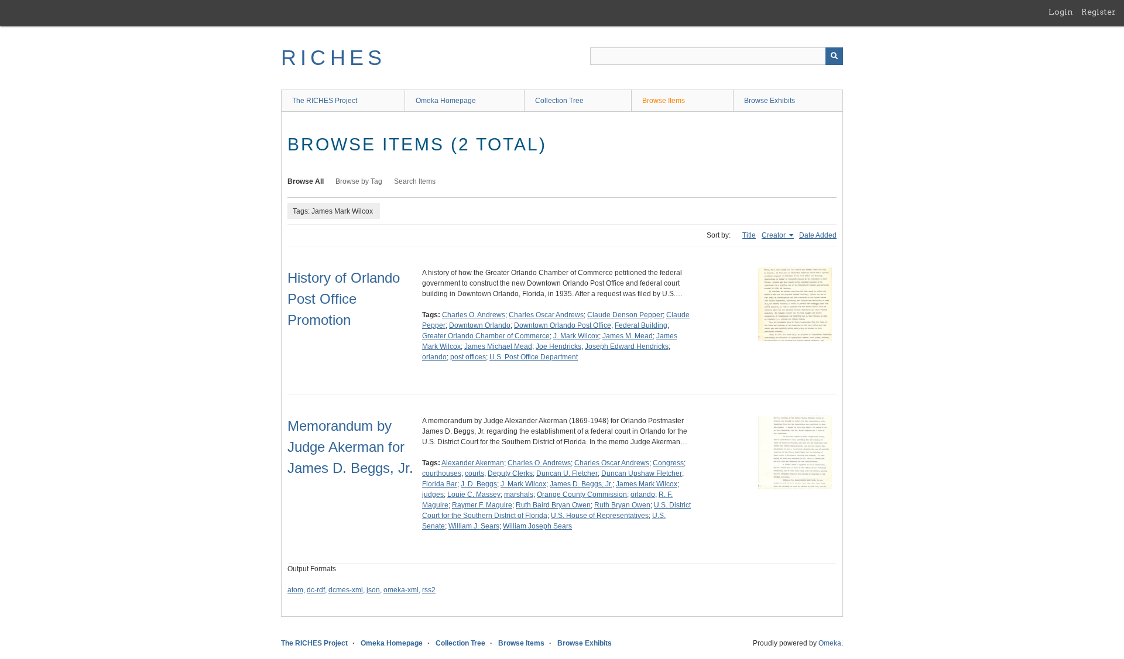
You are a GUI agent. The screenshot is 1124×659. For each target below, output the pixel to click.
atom (295, 590)
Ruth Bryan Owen (622, 505)
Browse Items (663, 101)
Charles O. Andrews (473, 315)
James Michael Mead (498, 346)
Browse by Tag (358, 181)
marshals (518, 494)
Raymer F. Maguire (482, 505)
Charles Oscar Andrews (546, 315)
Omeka (829, 643)
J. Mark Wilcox (576, 336)
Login (1060, 11)
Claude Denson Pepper (625, 315)
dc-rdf (316, 590)
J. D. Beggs (479, 484)
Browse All (305, 181)
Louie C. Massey (474, 494)
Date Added (818, 235)
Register (1098, 11)
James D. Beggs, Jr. (581, 484)
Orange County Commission (582, 494)
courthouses (441, 473)
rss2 (429, 590)
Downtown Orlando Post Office (562, 325)
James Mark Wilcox (646, 484)
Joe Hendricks (558, 346)
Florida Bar (439, 484)
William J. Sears (473, 526)
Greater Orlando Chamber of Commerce (486, 336)
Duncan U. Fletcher (567, 473)
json (373, 590)
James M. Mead (627, 336)
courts (474, 473)
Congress (668, 463)
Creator (774, 235)
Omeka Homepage (446, 101)
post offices (468, 357)
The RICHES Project (324, 101)
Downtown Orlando (479, 325)
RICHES (333, 58)
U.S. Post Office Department (533, 357)
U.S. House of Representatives (600, 516)
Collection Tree (559, 101)
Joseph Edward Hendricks (627, 346)
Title (749, 235)
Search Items (415, 181)
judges (433, 494)
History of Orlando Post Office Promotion (343, 299)
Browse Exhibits (769, 101)
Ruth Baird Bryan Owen (553, 505)
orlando (434, 357)
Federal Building (641, 325)
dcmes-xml (345, 590)
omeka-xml (401, 590)
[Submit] (834, 56)
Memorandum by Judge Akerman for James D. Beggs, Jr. (350, 447)
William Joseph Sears (537, 526)
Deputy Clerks (510, 473)
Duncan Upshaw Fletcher (641, 473)
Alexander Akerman (472, 463)
